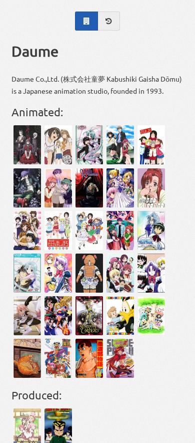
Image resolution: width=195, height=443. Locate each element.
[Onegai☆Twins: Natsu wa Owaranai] (120, 230)
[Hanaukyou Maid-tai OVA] (151, 273)
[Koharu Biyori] (120, 273)
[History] (109, 21)
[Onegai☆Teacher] (120, 144)
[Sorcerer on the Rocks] (89, 315)
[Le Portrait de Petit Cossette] (89, 187)
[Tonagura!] (27, 230)
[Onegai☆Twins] (58, 187)
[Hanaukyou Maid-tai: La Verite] (151, 230)
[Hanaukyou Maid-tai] (58, 273)
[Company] (86, 21)
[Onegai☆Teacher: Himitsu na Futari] (151, 187)
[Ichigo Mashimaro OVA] (89, 230)
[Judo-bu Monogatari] (89, 358)
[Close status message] (180, 435)
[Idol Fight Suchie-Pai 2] (120, 358)
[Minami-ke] (58, 144)
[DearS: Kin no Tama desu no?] (27, 273)
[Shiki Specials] (27, 187)
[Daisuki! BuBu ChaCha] (120, 315)
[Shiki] (27, 144)
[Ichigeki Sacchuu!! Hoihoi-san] (27, 315)
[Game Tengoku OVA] (58, 358)
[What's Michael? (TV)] (27, 358)
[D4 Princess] (58, 315)
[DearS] (89, 144)
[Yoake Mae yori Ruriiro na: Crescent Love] (120, 187)
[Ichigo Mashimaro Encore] (58, 230)
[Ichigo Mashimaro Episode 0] (89, 273)
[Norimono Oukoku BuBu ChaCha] (151, 315)
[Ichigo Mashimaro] (151, 144)
